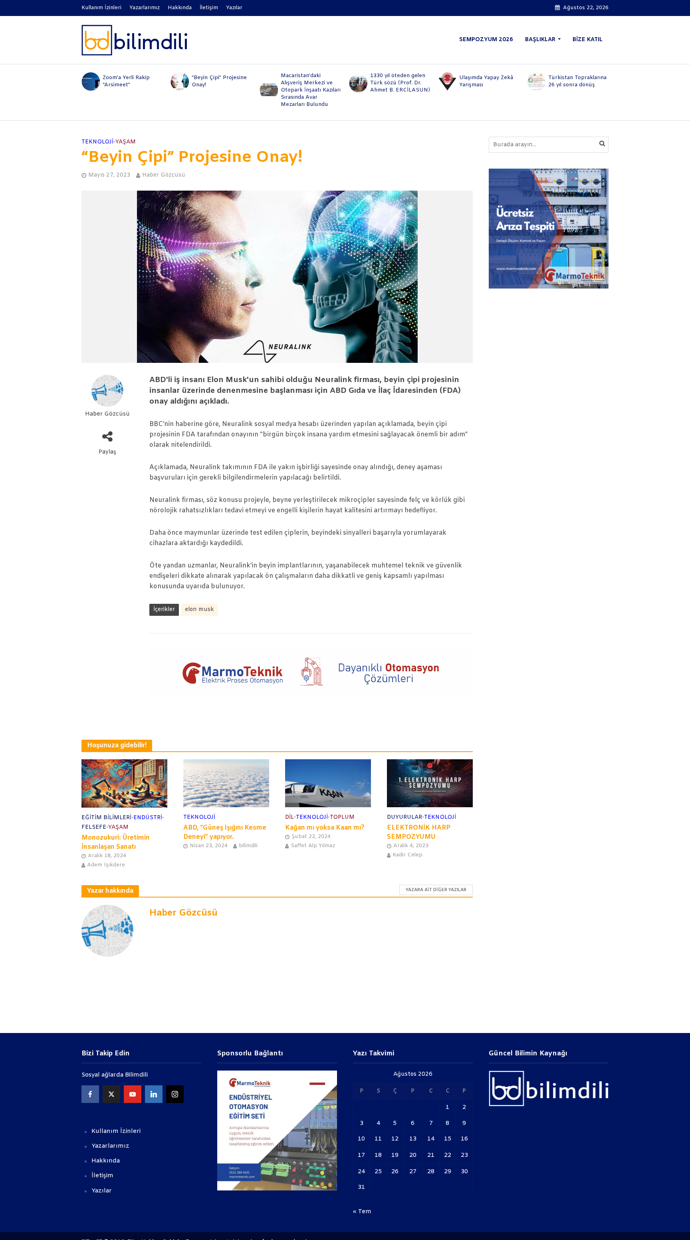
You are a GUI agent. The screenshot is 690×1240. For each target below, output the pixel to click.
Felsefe (93, 827)
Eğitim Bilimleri (106, 818)
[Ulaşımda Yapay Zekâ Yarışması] (446, 81)
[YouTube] (132, 1094)
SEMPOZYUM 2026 (486, 40)
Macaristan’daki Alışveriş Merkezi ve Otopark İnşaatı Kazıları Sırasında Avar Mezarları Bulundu (311, 90)
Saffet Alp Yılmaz (313, 845)
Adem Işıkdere (106, 865)
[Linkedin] (154, 1094)
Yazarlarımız (144, 7)
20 (412, 1155)
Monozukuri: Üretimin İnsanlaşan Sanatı (115, 842)
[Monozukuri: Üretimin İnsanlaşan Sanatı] (124, 783)
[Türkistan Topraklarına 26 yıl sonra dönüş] (536, 81)
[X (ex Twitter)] (111, 1094)
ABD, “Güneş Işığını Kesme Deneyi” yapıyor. (224, 832)
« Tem (362, 1212)
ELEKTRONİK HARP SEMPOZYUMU (418, 832)
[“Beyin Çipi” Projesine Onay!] (179, 81)
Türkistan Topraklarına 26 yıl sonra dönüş (577, 81)
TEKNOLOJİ (97, 142)
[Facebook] (90, 1094)
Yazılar (234, 7)
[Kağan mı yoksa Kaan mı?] (328, 783)
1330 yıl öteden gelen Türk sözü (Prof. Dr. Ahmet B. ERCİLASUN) (400, 83)
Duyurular (404, 817)
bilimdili (248, 845)
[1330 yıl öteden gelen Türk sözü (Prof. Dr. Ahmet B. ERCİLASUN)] (357, 83)
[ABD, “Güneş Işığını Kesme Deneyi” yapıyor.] (226, 783)
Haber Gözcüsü (163, 175)
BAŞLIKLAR (540, 40)
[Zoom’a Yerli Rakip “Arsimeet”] (90, 81)
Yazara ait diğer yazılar (436, 890)
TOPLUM (342, 817)
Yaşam (125, 142)
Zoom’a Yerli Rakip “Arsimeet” (126, 81)
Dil (289, 817)
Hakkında (180, 7)
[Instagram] (175, 1094)
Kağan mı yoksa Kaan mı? (325, 828)
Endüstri (147, 818)
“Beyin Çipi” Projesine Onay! (219, 81)
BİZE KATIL (588, 40)
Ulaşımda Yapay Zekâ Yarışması (486, 81)
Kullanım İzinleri (101, 7)
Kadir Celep (407, 855)
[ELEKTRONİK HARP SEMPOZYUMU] (430, 783)
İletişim (209, 7)
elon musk (199, 609)
